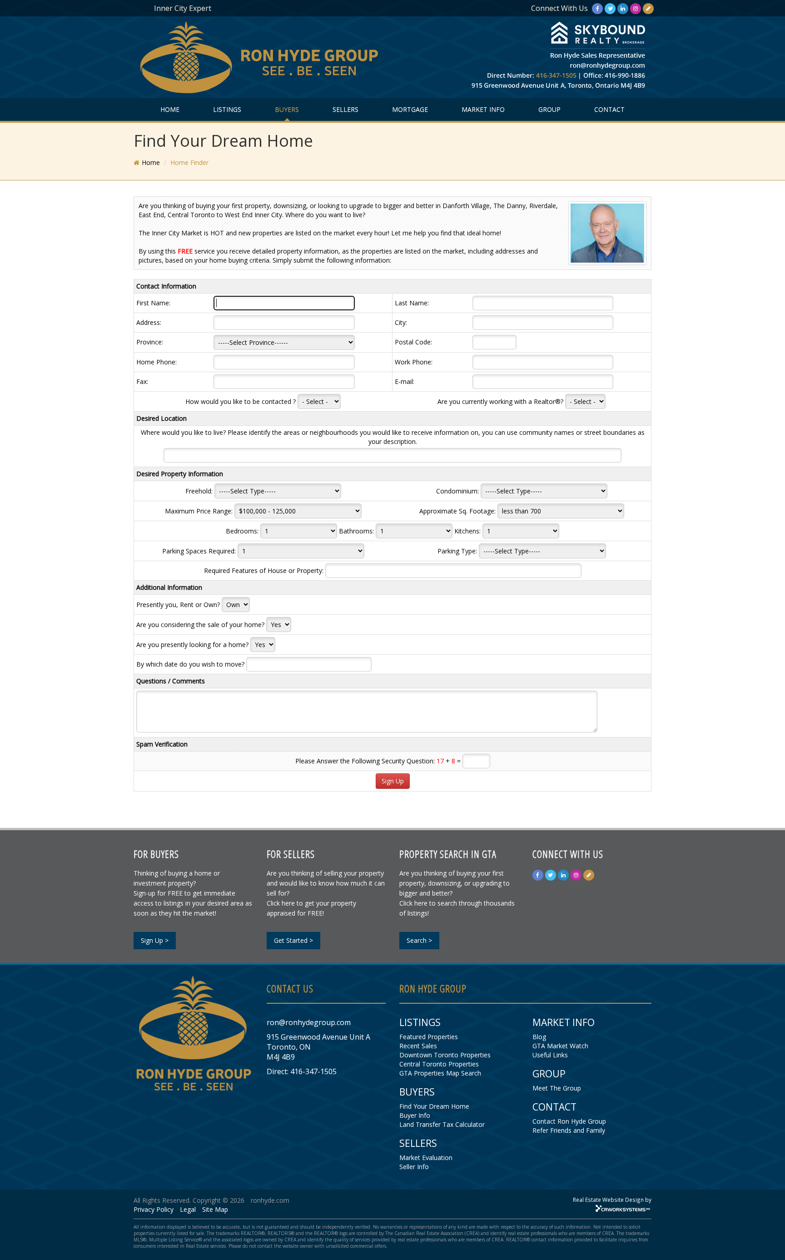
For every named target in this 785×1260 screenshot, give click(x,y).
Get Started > (293, 940)
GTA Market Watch (560, 1045)
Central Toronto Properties (439, 1064)
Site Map (215, 1209)
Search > (419, 940)
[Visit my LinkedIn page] (622, 8)
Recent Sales (418, 1045)
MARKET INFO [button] (483, 109)
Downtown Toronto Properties (445, 1055)
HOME (169, 109)
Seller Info (414, 1166)
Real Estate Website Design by (612, 1199)
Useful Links (550, 1055)
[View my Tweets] (610, 8)
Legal (188, 1209)
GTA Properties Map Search (440, 1073)
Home (151, 162)
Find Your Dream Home (434, 1106)
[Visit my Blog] (648, 8)
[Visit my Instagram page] (635, 8)
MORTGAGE (410, 109)
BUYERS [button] (287, 109)
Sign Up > (155, 940)
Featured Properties (428, 1036)
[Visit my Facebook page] (597, 8)
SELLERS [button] (345, 109)
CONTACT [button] (609, 109)
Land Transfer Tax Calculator (442, 1124)
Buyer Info (414, 1115)
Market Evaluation (425, 1157)
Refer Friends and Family (568, 1130)
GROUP (549, 109)
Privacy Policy (154, 1209)
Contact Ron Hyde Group (569, 1121)
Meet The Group (556, 1088)
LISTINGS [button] (227, 109)
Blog (539, 1036)
